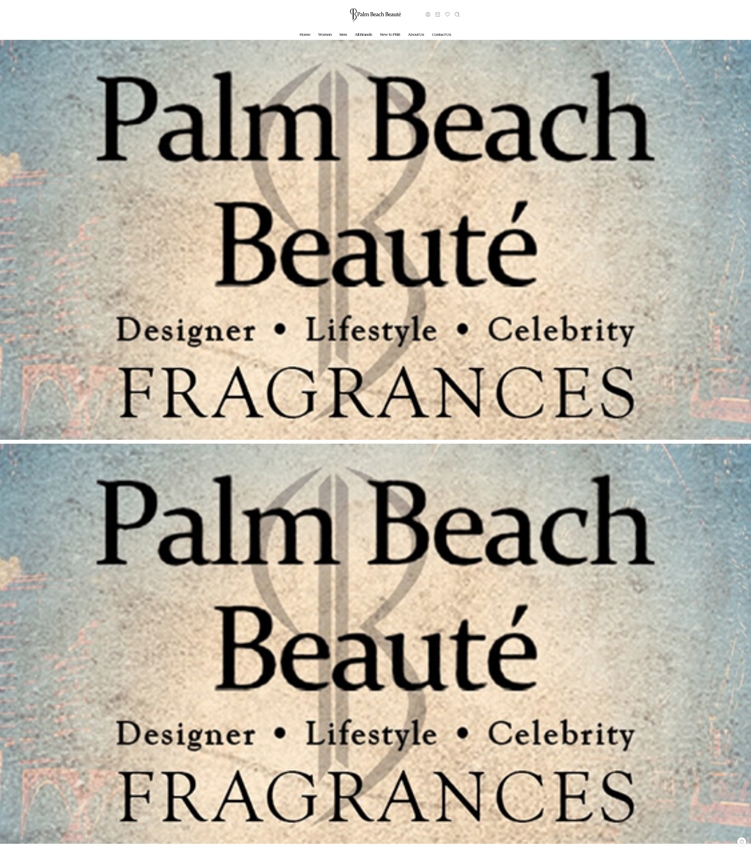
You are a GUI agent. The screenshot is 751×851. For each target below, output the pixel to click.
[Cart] (437, 14)
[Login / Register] (428, 14)
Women (325, 35)
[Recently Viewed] (741, 841)
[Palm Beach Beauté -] (375, 14)
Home (305, 35)
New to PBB (390, 35)
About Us (416, 35)
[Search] (457, 14)
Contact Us (441, 35)
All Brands (363, 35)
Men (343, 35)
